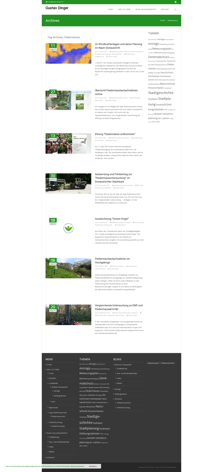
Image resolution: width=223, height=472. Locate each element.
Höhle (156, 80)
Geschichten (167, 72)
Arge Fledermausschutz (58, 412)
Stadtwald (107, 188)
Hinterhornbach (100, 269)
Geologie (157, 73)
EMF (138, 185)
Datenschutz (168, 362)
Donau (171, 57)
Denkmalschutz (158, 57)
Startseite (107, 54)
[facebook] (175, 3)
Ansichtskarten (169, 39)
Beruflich (52, 378)
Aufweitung (163, 44)
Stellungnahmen (116, 54)
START (110, 9)
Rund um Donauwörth (136, 52)
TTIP (165, 110)
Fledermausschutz (117, 52)
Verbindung (83, 438)
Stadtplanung (99, 54)
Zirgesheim (104, 442)
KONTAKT (165, 9)
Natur (126, 52)
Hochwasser (154, 76)
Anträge (153, 44)
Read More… (100, 79)
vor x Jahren (163, 118)
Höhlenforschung (55, 422)
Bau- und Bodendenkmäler (59, 442)
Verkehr (158, 113)
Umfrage (170, 110)
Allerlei (51, 452)
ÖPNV (158, 122)
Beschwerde (103, 373)
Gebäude (91, 395)
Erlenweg (157, 65)
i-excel (162, 467)
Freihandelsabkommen (164, 69)
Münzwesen (154, 84)
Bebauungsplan (161, 48)
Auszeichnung (137, 138)
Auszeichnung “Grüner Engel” (112, 218)
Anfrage (161, 39)
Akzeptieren (93, 466)
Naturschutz (99, 100)
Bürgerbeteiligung (167, 53)
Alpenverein (53, 407)
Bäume (158, 52)
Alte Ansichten (152, 39)
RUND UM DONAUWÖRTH (146, 9)
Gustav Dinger (112, 57)
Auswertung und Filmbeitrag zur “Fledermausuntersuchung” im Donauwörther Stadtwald (113, 178)
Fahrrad (164, 65)
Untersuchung (119, 315)
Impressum (153, 362)
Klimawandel (163, 80)
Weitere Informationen (77, 466)
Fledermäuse (130, 54)
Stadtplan (153, 99)
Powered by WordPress (146, 467)
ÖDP (153, 122)
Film (141, 185)
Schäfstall (167, 88)
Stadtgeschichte (161, 92)
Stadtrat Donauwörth (60, 387)
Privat (51, 373)
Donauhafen (152, 61)
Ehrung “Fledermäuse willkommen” (115, 134)
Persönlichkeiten (156, 87)
